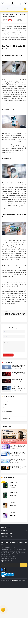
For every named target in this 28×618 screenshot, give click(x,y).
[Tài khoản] (21, 3)
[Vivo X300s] (5, 515)
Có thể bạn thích (8, 477)
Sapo (24, 580)
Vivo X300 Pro (13, 502)
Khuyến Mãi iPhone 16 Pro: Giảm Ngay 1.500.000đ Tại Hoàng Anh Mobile (13, 441)
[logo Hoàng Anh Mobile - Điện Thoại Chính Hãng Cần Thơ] (12, 3)
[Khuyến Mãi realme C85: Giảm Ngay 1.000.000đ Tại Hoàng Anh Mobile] (5, 454)
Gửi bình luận (8, 355)
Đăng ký (24, 564)
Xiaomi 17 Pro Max (14, 492)
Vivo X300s (12, 512)
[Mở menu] (2, 3)
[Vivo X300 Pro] (5, 505)
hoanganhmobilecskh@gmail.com (9, 558)
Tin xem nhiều (7, 426)
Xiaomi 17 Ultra (13, 482)
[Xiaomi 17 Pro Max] (5, 495)
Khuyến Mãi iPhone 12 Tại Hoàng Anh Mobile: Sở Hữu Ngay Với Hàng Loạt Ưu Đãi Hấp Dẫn (18, 467)
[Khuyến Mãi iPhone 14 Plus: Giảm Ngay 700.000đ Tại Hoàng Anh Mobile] (5, 447)
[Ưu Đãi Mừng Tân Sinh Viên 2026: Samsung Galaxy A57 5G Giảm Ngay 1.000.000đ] (5, 462)
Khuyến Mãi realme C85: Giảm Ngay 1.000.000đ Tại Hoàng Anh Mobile (17, 453)
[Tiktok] (5, 569)
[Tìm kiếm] (25, 9)
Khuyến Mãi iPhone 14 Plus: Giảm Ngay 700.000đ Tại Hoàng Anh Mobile (18, 446)
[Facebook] (2, 569)
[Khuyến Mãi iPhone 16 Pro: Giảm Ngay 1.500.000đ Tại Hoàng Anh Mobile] (14, 436)
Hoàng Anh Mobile (13, 580)
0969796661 (9, 556)
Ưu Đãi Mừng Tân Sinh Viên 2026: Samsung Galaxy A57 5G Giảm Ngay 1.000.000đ (18, 460)
